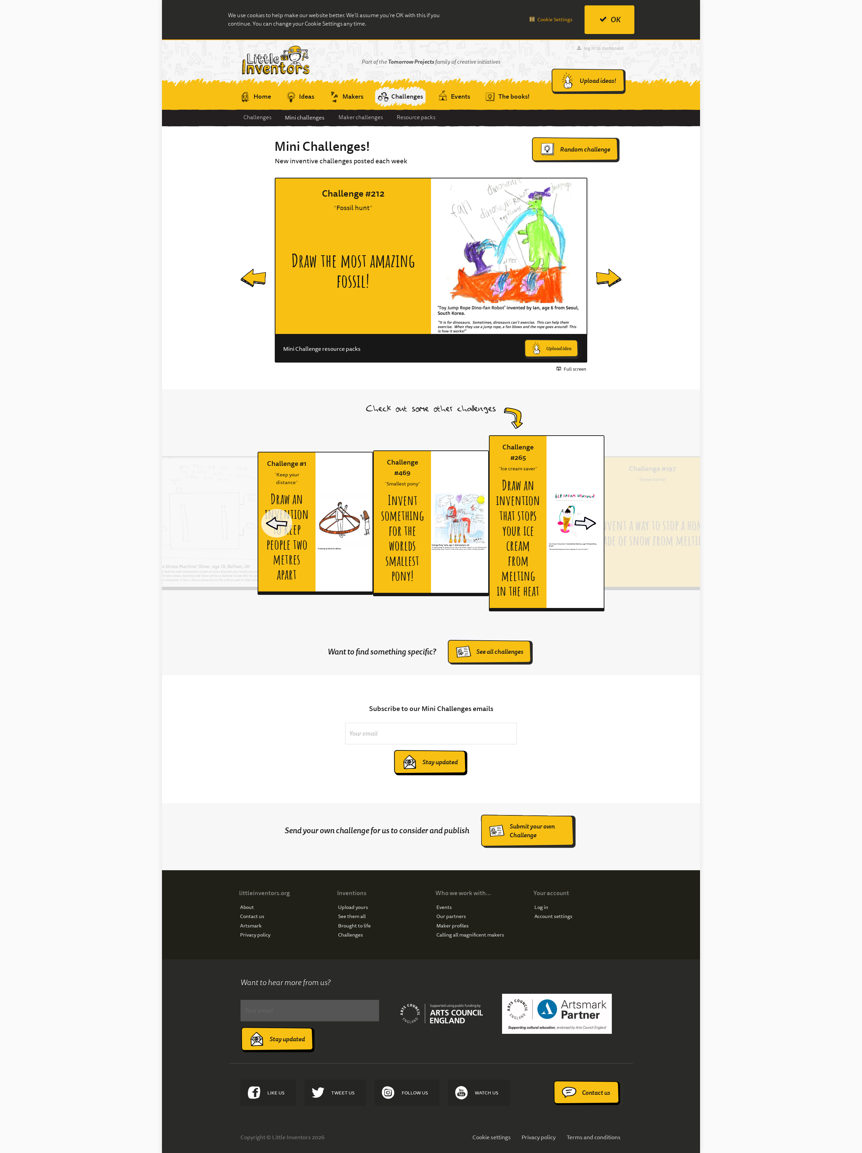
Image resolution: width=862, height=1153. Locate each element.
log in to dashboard (604, 48)
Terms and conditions (594, 1137)
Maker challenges (360, 117)
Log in (541, 907)
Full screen (575, 369)
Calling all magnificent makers (470, 935)
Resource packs (416, 117)
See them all (352, 916)
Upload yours (353, 907)
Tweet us (343, 1092)
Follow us (415, 1092)
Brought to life (354, 925)
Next (603, 270)
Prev (247, 270)
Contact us (252, 916)
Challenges (257, 117)
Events (444, 907)
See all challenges (499, 651)
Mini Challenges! (322, 147)
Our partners (451, 916)
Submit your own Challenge (532, 831)
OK (615, 19)
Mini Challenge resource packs (322, 349)
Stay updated (440, 762)
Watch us (486, 1092)
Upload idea (558, 348)
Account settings (553, 916)
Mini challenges (305, 117)
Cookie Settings (554, 19)
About (247, 907)
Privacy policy (255, 935)
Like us (276, 1092)
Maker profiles (452, 925)
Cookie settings (491, 1137)
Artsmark (251, 925)
